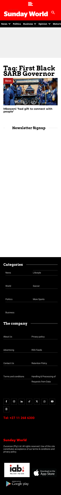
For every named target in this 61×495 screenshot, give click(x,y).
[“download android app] (16, 487)
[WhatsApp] (44, 402)
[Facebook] (6, 402)
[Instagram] (14, 402)
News (8, 80)
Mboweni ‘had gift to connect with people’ (27, 110)
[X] (37, 402)
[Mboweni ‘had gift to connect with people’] (30, 91)
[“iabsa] (16, 477)
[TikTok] (29, 402)
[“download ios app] (44, 477)
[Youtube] (52, 402)
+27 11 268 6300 (22, 418)
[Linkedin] (22, 402)
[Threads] (6, 409)
